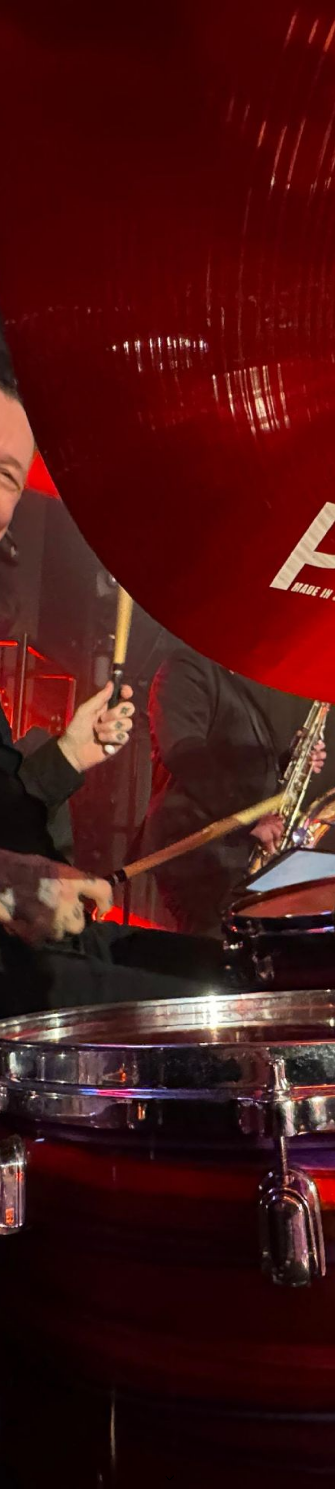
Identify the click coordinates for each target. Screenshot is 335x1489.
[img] (167, 744)
